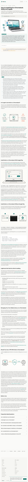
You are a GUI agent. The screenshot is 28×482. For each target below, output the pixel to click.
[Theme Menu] (24, 1)
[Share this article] (25, 16)
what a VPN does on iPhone (15, 383)
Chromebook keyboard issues (6, 260)
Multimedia (13, 5)
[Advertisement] (14, 58)
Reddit (15, 451)
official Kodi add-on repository (20, 271)
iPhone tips (3, 469)
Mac (2, 464)
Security (16, 464)
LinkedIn (19, 451)
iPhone (3, 461)
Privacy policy (8, 480)
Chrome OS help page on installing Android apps (12, 163)
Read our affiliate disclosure (11, 50)
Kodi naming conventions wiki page (16, 341)
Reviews (16, 465)
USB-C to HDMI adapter (22, 317)
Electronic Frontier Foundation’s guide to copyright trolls (11, 140)
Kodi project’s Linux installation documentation (10, 244)
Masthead (16, 472)
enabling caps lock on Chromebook (21, 262)
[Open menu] (26, 1)
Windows (3, 465)
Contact (16, 473)
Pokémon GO (3, 473)
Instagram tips (4, 472)
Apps (15, 461)
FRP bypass (3, 476)
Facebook (11, 451)
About (15, 469)
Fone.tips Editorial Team (6, 16)
